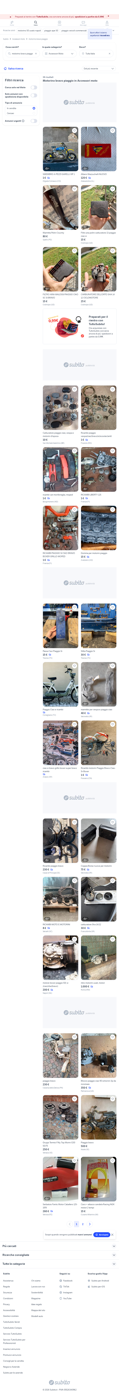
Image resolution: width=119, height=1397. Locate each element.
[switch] (34, 87)
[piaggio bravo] (60, 1062)
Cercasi (10, 113)
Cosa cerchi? (12, 47)
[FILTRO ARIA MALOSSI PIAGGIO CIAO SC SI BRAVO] (60, 276)
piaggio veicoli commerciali (74, 30)
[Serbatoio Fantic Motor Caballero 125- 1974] (60, 1186)
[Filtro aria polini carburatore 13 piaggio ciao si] (99, 214)
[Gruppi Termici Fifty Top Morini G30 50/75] (60, 1124)
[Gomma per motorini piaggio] (99, 535)
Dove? (82, 47)
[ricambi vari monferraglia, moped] (60, 475)
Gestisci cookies (11, 1316)
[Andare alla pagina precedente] (70, 1224)
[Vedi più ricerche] (113, 30)
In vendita (11, 108)
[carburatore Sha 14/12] (99, 905)
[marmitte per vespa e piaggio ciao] (99, 690)
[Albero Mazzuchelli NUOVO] (99, 155)
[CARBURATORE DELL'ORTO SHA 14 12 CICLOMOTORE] (99, 276)
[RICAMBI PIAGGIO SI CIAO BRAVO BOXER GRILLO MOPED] (60, 535)
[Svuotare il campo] (36, 53)
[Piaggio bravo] (99, 1124)
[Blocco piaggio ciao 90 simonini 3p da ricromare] (99, 1062)
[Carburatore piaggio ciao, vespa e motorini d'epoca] (60, 415)
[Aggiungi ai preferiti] (74, 130)
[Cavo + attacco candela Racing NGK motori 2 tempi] (99, 1186)
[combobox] (22, 53)
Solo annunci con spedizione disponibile (16, 95)
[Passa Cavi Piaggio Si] (60, 631)
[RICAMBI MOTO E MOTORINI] (60, 905)
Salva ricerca (15, 68)
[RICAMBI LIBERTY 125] (99, 475)
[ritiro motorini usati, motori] (99, 965)
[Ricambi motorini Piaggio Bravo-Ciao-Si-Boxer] (99, 750)
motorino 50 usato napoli (29, 30)
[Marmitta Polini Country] (60, 214)
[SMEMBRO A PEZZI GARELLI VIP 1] (60, 155)
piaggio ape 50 (51, 30)
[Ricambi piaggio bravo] (60, 846)
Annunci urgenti (13, 120)
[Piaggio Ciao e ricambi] (60, 690)
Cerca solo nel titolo (15, 87)
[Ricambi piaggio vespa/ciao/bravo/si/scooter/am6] (99, 415)
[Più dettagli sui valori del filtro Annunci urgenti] (23, 120)
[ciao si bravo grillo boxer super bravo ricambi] (60, 750)
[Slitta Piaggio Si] (99, 631)
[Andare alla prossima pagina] (90, 1224)
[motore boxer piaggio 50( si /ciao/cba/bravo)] (60, 965)
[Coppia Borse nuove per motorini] (99, 846)
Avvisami (103, 1234)
